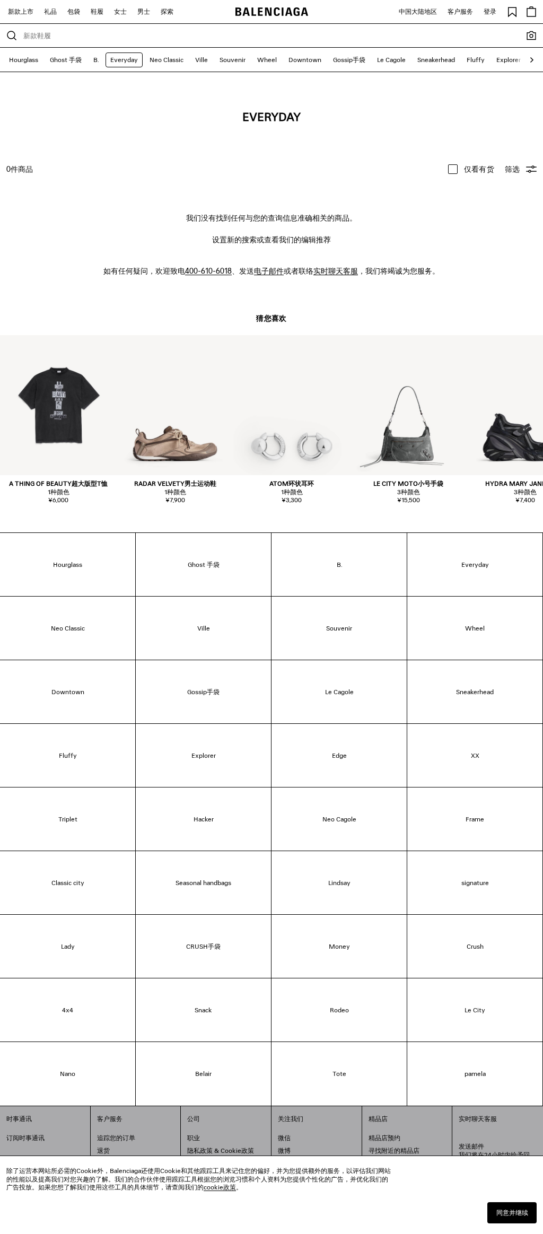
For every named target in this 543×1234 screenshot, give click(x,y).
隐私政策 (200, 1150)
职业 (193, 1138)
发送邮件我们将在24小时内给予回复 (494, 1154)
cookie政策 (220, 1187)
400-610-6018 (208, 270)
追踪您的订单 (116, 1138)
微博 (284, 1150)
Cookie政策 (237, 1150)
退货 (103, 1150)
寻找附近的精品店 (394, 1150)
